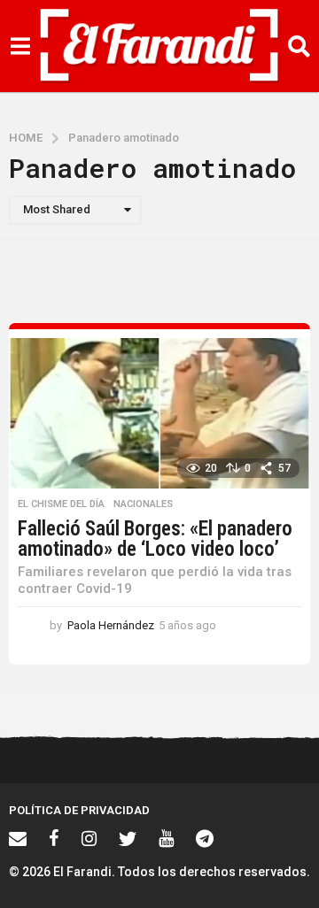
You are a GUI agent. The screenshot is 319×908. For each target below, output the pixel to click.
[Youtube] (166, 838)
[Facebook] (54, 838)
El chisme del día (61, 504)
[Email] (18, 838)
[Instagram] (89, 838)
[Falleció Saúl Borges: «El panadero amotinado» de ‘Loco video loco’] (159, 413)
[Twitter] (127, 838)
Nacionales (143, 504)
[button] (20, 46)
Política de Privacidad (79, 810)
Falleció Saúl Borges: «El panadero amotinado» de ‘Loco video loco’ (155, 539)
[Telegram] (205, 838)
